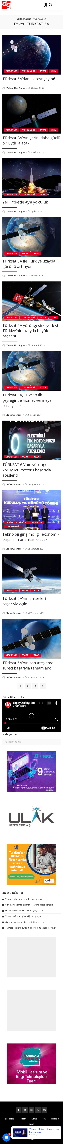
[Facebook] (18, 1110)
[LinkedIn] (38, 1110)
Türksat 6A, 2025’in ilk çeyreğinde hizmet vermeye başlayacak (27, 400)
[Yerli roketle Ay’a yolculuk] (31, 178)
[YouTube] (44, 1110)
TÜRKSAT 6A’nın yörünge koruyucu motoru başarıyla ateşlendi (26, 470)
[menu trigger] (57, 5)
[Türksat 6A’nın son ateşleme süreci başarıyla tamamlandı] (31, 639)
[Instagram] (31, 1110)
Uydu (42, 71)
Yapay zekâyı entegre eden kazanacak (23, 899)
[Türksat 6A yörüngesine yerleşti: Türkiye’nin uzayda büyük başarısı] (31, 301)
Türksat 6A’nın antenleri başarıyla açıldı (24, 601)
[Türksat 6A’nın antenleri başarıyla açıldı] (31, 574)
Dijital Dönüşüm (16, 522)
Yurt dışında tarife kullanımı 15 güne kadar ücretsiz (29, 904)
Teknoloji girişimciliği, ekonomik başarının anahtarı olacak (30, 536)
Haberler (11, 71)
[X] (25, 1110)
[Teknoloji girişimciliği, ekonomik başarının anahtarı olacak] (31, 510)
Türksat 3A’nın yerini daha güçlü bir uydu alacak (31, 140)
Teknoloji (28, 71)
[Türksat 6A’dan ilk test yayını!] (31, 55)
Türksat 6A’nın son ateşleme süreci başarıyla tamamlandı (27, 665)
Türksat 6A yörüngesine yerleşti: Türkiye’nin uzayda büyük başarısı (31, 331)
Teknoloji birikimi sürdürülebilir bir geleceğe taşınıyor (30, 927)
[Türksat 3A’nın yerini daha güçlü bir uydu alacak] (31, 114)
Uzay (53, 71)
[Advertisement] (31, 957)
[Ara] (50, 5)
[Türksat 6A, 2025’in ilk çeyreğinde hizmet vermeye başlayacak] (31, 371)
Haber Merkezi (14, 415)
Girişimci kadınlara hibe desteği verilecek (24, 922)
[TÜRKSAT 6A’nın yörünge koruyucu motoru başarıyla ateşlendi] (31, 440)
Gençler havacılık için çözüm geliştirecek (24, 910)
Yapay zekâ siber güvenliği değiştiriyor (23, 916)
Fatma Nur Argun (15, 88)
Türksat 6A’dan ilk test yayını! (28, 78)
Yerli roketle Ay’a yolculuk (25, 202)
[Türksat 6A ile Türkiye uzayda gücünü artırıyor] (31, 237)
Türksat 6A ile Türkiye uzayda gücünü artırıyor (28, 263)
